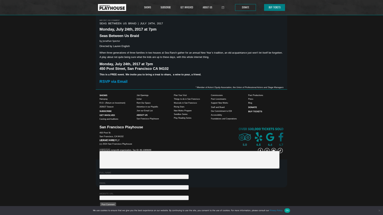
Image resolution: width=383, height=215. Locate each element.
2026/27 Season (106, 107)
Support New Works (219, 103)
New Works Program (183, 111)
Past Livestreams (218, 99)
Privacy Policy (276, 210)
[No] (379, 210)
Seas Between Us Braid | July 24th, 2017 (131, 23)
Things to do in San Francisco (187, 99)
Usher (139, 99)
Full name (105, 172)
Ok (287, 210)
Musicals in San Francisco (185, 103)
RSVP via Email (113, 81)
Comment (104, 149)
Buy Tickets (255, 111)
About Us (142, 115)
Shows (103, 95)
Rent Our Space (144, 103)
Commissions (217, 95)
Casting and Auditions (108, 119)
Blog (250, 103)
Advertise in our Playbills (147, 107)
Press (250, 99)
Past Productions (255, 95)
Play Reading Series (183, 118)
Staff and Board (218, 107)
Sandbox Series (181, 114)
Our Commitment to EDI (221, 111)
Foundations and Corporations (224, 119)
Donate (252, 107)
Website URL (106, 193)
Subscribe (105, 111)
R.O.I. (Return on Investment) (112, 103)
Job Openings (143, 95)
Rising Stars (179, 107)
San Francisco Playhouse (148, 119)
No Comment (114, 20)
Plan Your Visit (180, 95)
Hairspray (103, 99)
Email (102, 183)
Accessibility (216, 115)
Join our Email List (145, 111)
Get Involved (107, 115)
